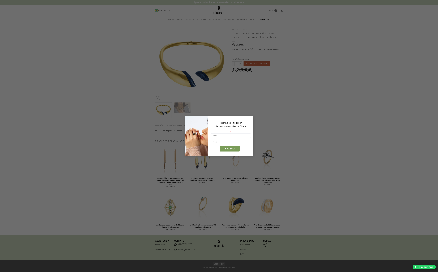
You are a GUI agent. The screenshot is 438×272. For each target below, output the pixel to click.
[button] (424, 267)
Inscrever (230, 149)
